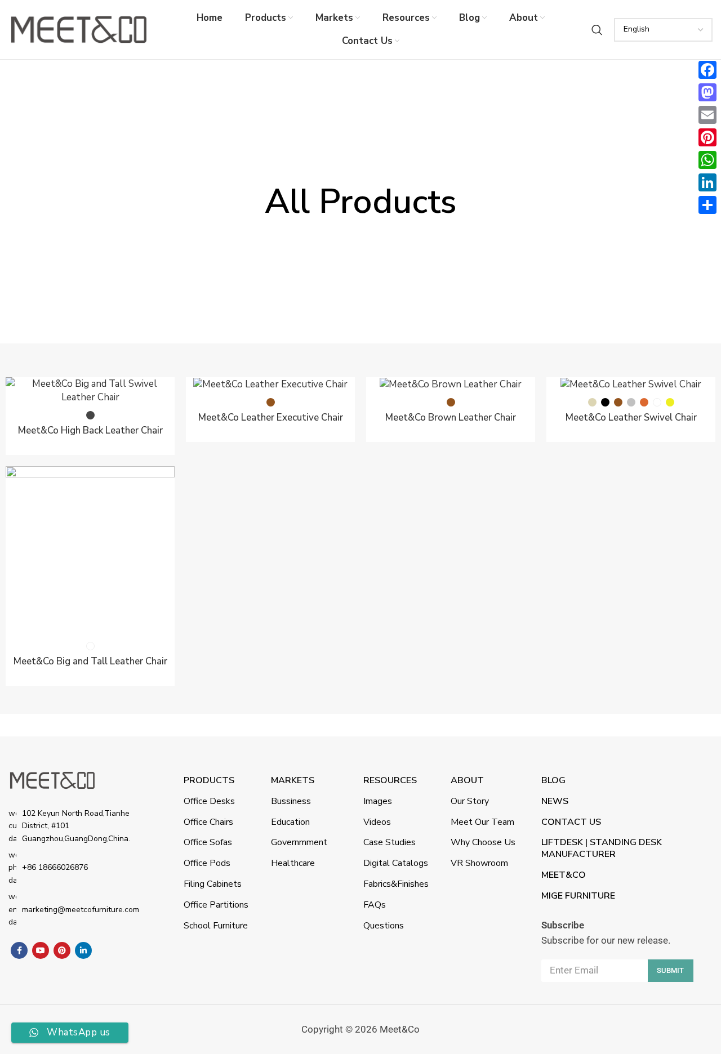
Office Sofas (208, 842)
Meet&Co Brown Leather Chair (450, 417)
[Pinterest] (707, 137)
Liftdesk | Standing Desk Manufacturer (601, 848)
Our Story (470, 801)
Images (377, 801)
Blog (553, 780)
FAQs (374, 905)
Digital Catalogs (395, 863)
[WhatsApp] (707, 160)
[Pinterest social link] (62, 950)
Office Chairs (208, 822)
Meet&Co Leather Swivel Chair (631, 417)
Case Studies (389, 842)
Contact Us (571, 822)
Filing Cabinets (213, 884)
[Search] (597, 30)
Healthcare (293, 863)
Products (209, 780)
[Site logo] (78, 29)
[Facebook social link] (19, 950)
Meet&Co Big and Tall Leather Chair (90, 661)
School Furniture (216, 925)
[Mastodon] (707, 92)
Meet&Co (563, 875)
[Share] (707, 205)
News (554, 801)
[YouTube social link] (40, 950)
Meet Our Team (482, 822)
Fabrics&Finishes (396, 884)
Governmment (299, 842)
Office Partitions (216, 905)
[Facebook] (707, 70)
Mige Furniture (578, 896)
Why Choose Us (483, 842)
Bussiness (291, 801)
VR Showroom (479, 863)
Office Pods (207, 863)
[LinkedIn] (707, 182)
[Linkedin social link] (83, 950)
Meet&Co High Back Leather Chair (90, 430)
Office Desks (209, 801)
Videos (377, 822)
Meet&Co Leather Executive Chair (270, 417)
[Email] (707, 115)
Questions (383, 925)
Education (290, 822)
